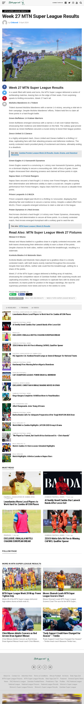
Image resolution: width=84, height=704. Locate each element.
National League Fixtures (30, 684)
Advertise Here (27, 676)
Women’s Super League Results (46, 687)
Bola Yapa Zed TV (52, 679)
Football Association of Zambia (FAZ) (19, 497)
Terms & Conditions (41, 676)
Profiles (7, 535)
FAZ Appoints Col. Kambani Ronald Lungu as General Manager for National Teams (45, 356)
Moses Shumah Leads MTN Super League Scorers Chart (59, 594)
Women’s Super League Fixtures (21, 687)
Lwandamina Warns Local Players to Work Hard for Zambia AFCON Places (42, 314)
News (6, 681)
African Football (55, 676)
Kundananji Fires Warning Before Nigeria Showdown (33, 364)
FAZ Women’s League (18, 681)
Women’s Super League (68, 684)
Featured (63, 679)
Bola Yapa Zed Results (34, 298)
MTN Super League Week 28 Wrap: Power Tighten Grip (21, 594)
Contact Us (16, 676)
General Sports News (76, 679)
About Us (7, 676)
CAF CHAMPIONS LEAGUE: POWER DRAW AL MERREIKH (34, 375)
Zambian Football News (54, 497)
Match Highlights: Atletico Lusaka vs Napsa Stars (32, 456)
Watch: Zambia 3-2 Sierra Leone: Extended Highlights (34, 446)
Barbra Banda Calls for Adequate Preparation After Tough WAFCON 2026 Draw (44, 415)
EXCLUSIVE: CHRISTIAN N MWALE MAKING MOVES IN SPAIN (36, 385)
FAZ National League (74, 681)
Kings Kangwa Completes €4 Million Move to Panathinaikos (36, 396)
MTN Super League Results (34, 679)
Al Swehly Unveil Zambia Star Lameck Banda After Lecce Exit (37, 324)
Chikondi (14, 22)
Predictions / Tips (52, 681)
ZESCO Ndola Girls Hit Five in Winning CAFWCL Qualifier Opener (38, 345)
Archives (65, 676)
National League (14, 684)
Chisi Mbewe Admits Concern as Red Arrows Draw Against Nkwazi (19, 634)
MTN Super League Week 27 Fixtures (54, 232)
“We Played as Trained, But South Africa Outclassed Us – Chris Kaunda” (41, 435)
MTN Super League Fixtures (12, 679)
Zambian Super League (67, 687)
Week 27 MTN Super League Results (61, 298)
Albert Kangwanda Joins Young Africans (29, 406)
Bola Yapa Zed (75, 676)
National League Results (49, 684)
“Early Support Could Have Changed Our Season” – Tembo (61, 634)
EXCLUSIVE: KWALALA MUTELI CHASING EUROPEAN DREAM (36, 335)
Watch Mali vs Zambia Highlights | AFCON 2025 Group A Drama (37, 425)
